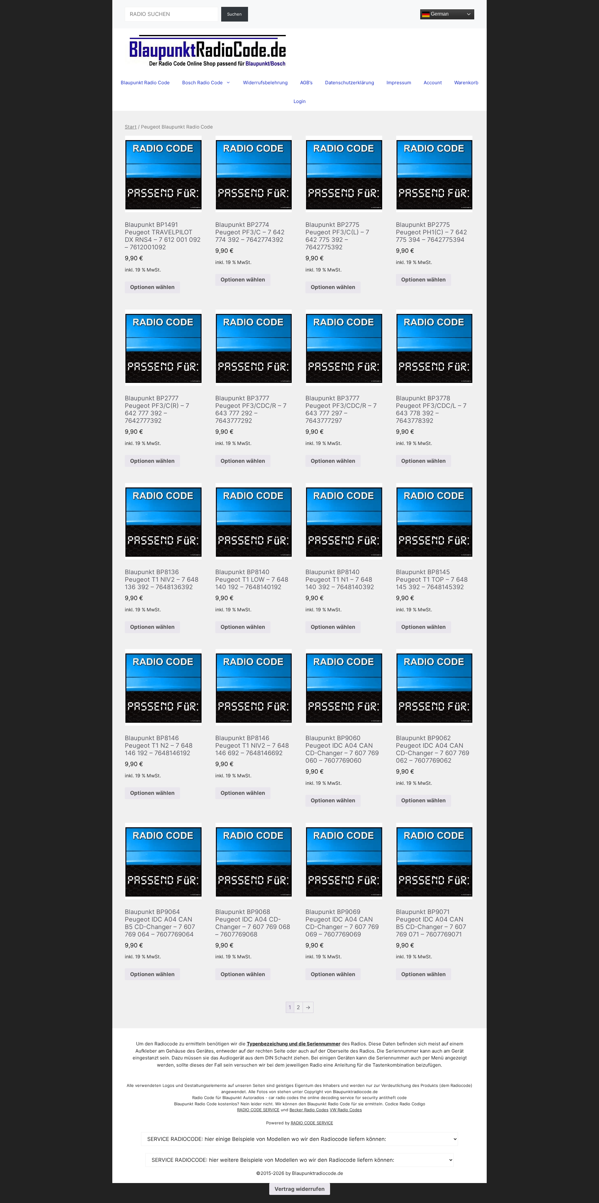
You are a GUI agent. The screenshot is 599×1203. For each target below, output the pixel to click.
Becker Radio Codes (309, 1109)
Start (131, 127)
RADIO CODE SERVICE (258, 1109)
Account (433, 83)
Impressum (399, 83)
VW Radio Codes (346, 1109)
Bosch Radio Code (202, 83)
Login (300, 101)
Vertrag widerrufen (300, 1189)
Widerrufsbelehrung (265, 83)
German (439, 14)
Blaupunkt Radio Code (145, 83)
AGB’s (306, 83)
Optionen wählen (152, 287)
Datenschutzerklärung (349, 83)
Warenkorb (466, 83)
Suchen (234, 14)
